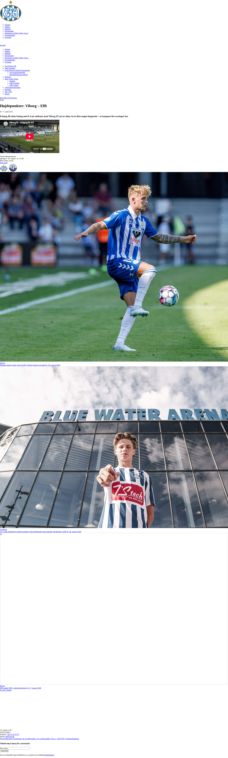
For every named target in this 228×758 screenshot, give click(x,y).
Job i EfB (8, 92)
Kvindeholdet (10, 35)
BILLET (5, 98)
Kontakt (8, 90)
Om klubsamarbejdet (17, 73)
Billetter (8, 29)
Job (6, 739)
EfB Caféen (14, 85)
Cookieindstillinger (72, 739)
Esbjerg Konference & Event (18, 739)
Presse (7, 94)
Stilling (7, 27)
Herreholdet (9, 31)
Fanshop (13, 98)
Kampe (7, 25)
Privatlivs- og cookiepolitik (39, 739)
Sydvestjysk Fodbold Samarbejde (17, 70)
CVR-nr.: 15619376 (56, 739)
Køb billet (3, 163)
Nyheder (8, 37)
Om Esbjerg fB (10, 66)
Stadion (12, 81)
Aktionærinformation (13, 87)
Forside (3, 45)
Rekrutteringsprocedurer (19, 75)
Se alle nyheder (6, 690)
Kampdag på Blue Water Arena (16, 33)
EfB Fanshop (14, 83)
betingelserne (49, 755)
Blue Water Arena (11, 79)
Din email (3, 748)
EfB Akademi (10, 68)
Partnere (8, 77)
